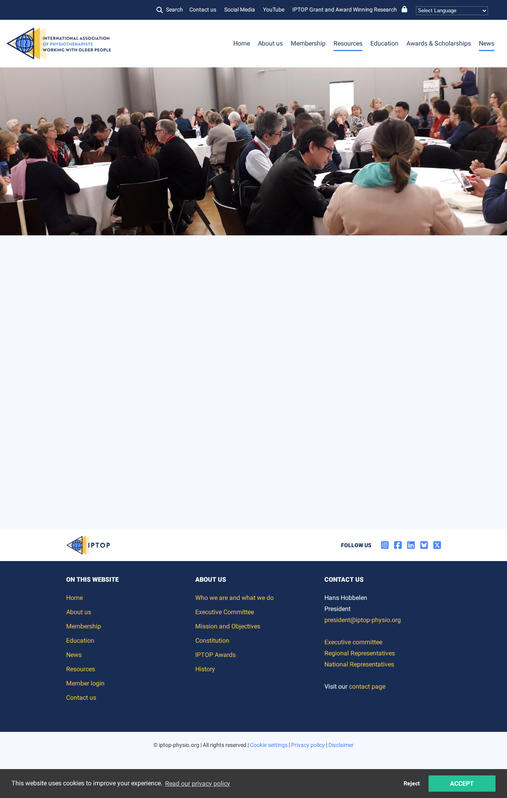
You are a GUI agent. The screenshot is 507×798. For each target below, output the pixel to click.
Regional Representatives (359, 653)
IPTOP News (136, 300)
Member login (85, 683)
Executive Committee (224, 612)
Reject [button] (412, 783)
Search (174, 9)
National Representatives (359, 664)
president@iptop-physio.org (362, 620)
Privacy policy (308, 745)
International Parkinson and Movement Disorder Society (232, 430)
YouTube (273, 9)
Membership (308, 43)
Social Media (239, 9)
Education (384, 43)
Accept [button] (462, 783)
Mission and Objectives (227, 626)
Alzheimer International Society (189, 382)
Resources (348, 43)
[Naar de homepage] (73, 245)
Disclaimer (341, 745)
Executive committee (353, 642)
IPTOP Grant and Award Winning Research (344, 9)
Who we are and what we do (234, 597)
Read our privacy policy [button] (197, 783)
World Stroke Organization (182, 449)
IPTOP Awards (215, 655)
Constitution (212, 640)
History (205, 669)
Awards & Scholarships (438, 43)
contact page (367, 686)
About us (270, 43)
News (486, 43)
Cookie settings (269, 745)
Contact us (202, 9)
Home (241, 43)
